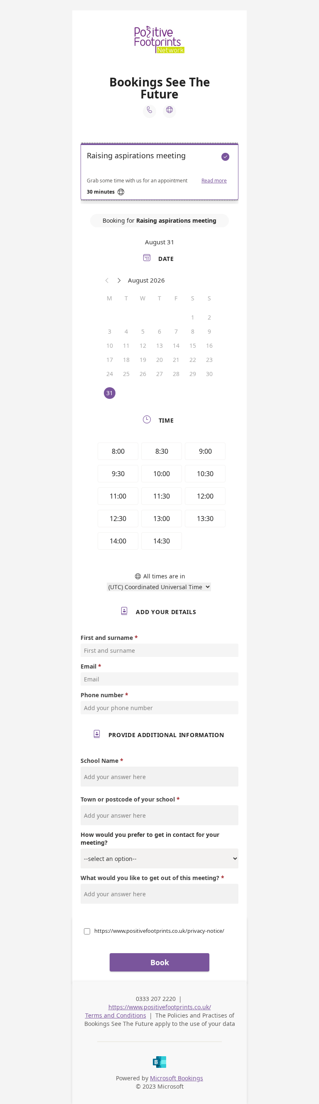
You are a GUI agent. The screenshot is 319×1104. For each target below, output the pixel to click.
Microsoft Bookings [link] (176, 1078)
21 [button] (176, 360)
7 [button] (176, 331)
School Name (99, 761)
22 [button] (192, 360)
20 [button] (159, 360)
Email (88, 666)
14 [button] (176, 345)
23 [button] (209, 360)
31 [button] (109, 393)
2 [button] (209, 317)
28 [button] (176, 374)
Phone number (102, 695)
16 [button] (209, 345)
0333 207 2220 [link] (156, 999)
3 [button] (109, 331)
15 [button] (192, 345)
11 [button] (126, 345)
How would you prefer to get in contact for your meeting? (150, 838)
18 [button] (126, 360)
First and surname (107, 638)
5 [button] (143, 331)
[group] (159, 497)
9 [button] (209, 331)
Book (159, 962)
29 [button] (192, 374)
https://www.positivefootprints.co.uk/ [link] (159, 1007)
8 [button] (192, 331)
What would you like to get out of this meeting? (151, 878)
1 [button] (192, 317)
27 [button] (159, 374)
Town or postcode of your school (128, 799)
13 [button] (159, 345)
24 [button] (109, 374)
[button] (107, 280)
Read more (214, 181)
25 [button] (126, 374)
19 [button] (143, 360)
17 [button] (109, 360)
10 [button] (109, 345)
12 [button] (143, 345)
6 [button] (159, 331)
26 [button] (143, 374)
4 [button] (126, 331)
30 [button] (209, 374)
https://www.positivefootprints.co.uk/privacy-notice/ (159, 930)
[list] (159, 173)
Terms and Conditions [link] (115, 1015)
